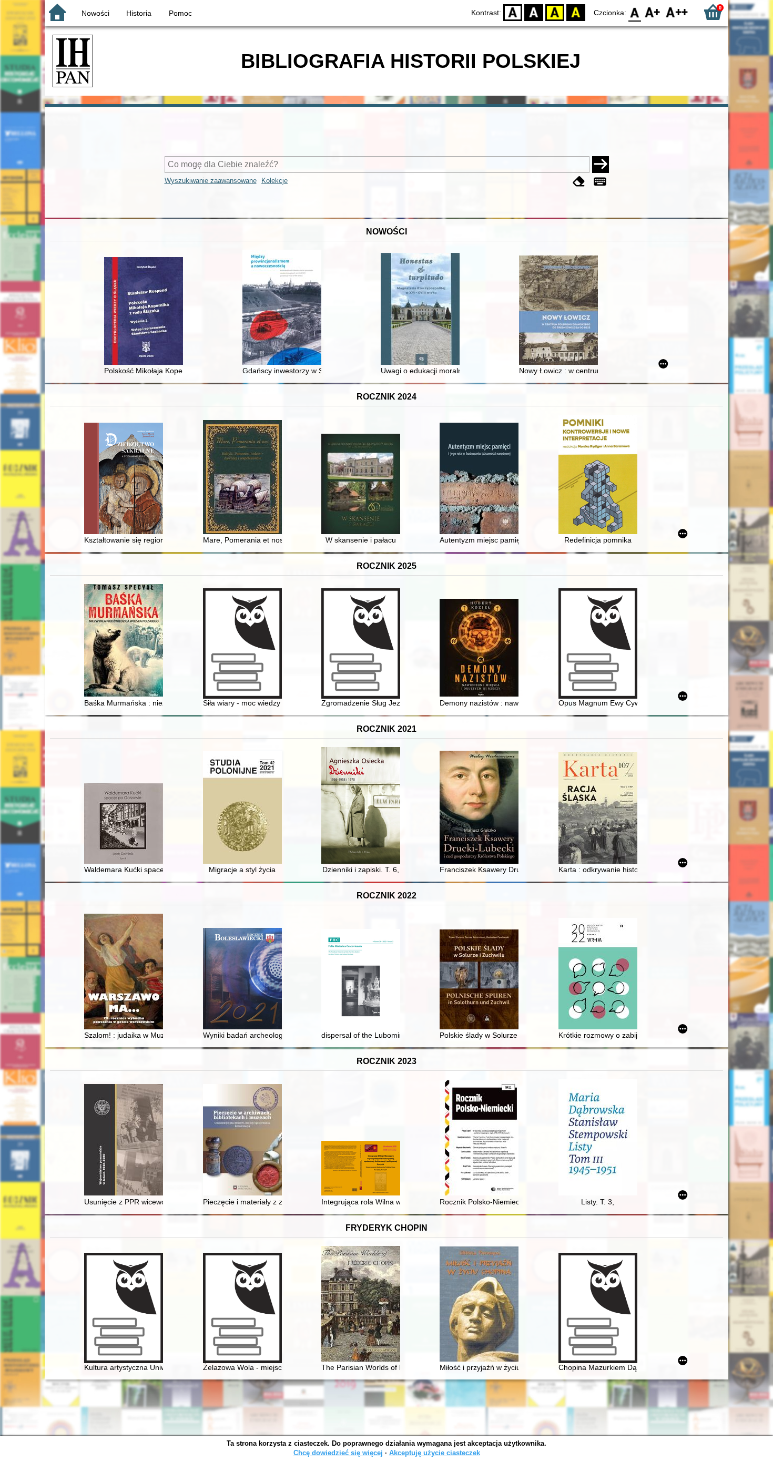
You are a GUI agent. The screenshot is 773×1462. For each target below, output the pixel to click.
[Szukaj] (600, 164)
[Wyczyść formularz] (579, 181)
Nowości (95, 13)
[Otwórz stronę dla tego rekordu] (146, 312)
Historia (138, 13)
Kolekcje (274, 181)
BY (576, 11)
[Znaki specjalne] (600, 181)
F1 (653, 11)
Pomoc (180, 13)
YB (555, 11)
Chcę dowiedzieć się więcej (338, 1453)
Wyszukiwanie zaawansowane (211, 181)
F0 (635, 11)
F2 (677, 11)
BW (534, 11)
